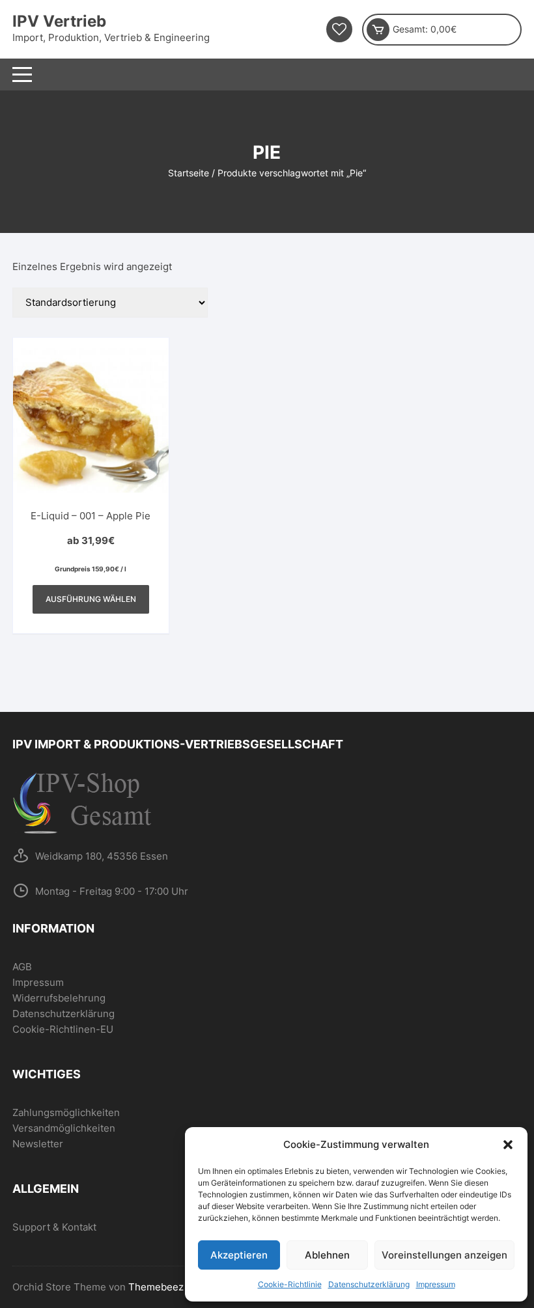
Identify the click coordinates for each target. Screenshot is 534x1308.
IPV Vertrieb (59, 21)
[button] (507, 1144)
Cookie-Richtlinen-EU (62, 1029)
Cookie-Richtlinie (290, 1284)
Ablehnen (327, 1255)
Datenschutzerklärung (369, 1284)
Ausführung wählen (91, 599)
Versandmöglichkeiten (63, 1128)
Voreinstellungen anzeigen (444, 1255)
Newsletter (37, 1144)
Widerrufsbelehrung (58, 998)
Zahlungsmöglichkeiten (66, 1112)
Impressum (435, 1284)
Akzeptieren (239, 1255)
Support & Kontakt (54, 1227)
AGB (22, 967)
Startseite (188, 172)
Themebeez (156, 1287)
